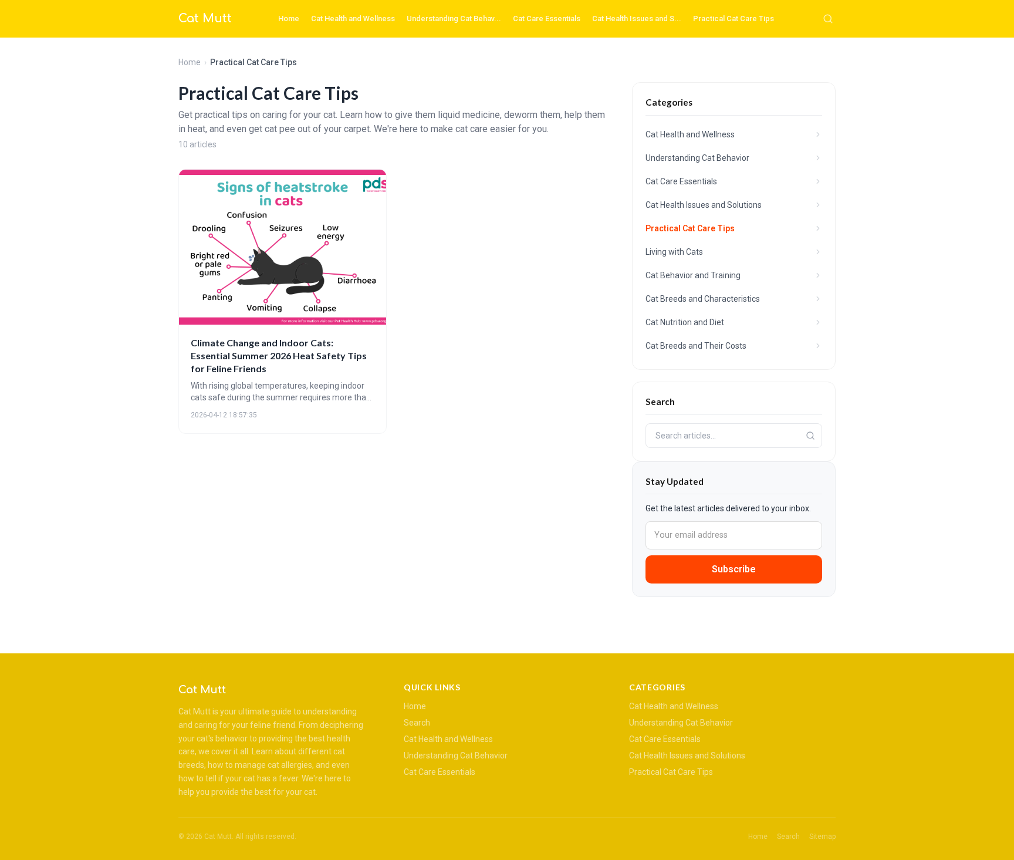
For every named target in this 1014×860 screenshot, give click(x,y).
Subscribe (734, 569)
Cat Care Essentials (546, 18)
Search (417, 722)
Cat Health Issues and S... (636, 18)
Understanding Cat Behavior (456, 755)
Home (288, 18)
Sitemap (822, 836)
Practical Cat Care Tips (733, 18)
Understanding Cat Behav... (454, 18)
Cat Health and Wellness (353, 18)
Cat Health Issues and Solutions (687, 755)
